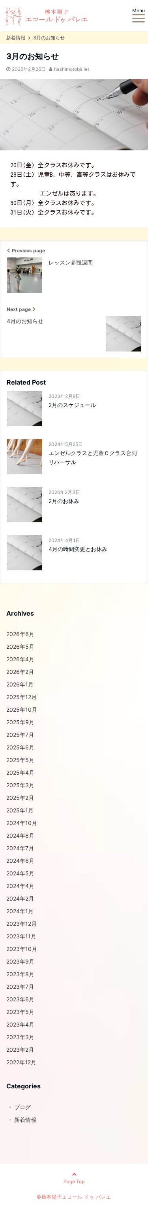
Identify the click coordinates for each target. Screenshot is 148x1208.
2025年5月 (20, 760)
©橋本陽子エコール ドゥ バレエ (74, 1197)
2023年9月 (20, 961)
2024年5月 (20, 873)
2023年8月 (20, 974)
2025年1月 (20, 810)
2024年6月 (20, 860)
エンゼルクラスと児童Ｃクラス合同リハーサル (93, 457)
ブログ (22, 1107)
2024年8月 (20, 835)
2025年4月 (20, 772)
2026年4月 (20, 659)
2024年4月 (20, 885)
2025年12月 (21, 697)
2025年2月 (20, 797)
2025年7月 (20, 734)
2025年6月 (20, 747)
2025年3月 (20, 785)
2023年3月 (20, 1037)
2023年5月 (20, 1011)
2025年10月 (21, 709)
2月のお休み (64, 501)
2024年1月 (20, 911)
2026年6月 (20, 634)
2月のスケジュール (72, 404)
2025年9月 (20, 722)
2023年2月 (20, 1049)
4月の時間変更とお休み (78, 549)
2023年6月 (20, 999)
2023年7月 (20, 986)
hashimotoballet (71, 69)
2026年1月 (20, 684)
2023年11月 (21, 936)
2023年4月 (20, 1024)
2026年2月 (20, 671)
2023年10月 (21, 948)
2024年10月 (21, 823)
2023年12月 (21, 923)
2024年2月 (20, 898)
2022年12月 (21, 1062)
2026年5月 (20, 646)
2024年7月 (20, 848)
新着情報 (25, 1119)
